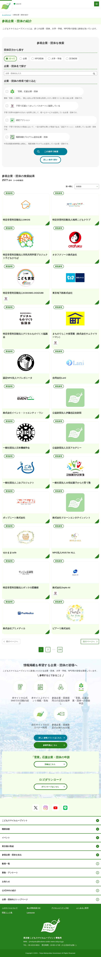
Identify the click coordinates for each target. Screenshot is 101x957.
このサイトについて (10, 908)
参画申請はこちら (50, 745)
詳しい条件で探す (50, 160)
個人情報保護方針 (34, 908)
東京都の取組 (8, 846)
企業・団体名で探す (15, 66)
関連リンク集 (7, 912)
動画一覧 (6, 864)
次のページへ (89, 641)
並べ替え (69, 186)
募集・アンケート (10, 873)
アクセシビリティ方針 (60, 908)
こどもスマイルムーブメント (15, 820)
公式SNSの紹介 (9, 890)
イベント (6, 838)
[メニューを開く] (96, 3)
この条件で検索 (51, 151)
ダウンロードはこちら (50, 787)
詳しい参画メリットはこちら (50, 738)
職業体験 (6, 829)
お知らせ (6, 881)
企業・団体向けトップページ (15, 899)
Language (31, 912)
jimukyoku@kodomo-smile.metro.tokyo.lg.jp (46, 942)
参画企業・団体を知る (12, 855)
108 (60, 650)
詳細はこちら (50, 764)
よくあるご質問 (82, 908)
